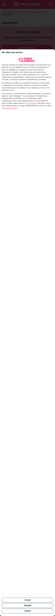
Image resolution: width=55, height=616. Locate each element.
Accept (27, 600)
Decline (27, 611)
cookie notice (31, 103)
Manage (27, 605)
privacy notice (11, 108)
